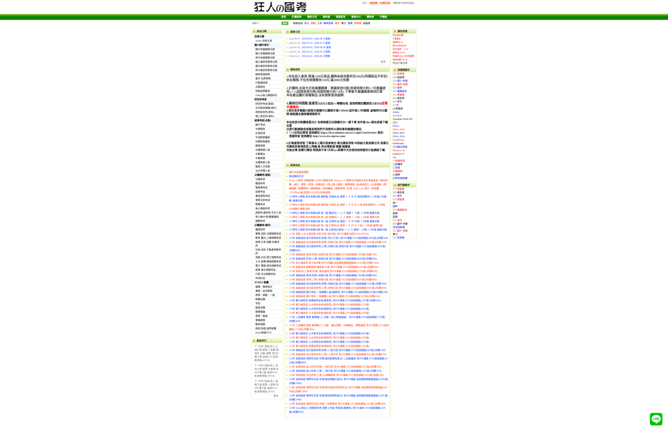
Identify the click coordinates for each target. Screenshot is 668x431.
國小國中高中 (262, 45)
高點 (313, 23)
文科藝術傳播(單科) (266, 108)
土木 (319, 23)
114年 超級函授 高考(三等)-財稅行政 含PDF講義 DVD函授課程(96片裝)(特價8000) (333, 279)
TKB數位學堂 (400, 147)
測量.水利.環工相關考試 (268, 257)
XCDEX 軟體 (262, 282)
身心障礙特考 (262, 208)
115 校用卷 (398, 74)
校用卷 (357, 23)
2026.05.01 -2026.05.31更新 (316, 51)
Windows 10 (399, 150)
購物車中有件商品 (403, 3)
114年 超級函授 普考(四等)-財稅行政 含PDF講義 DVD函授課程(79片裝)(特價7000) (333, 275)
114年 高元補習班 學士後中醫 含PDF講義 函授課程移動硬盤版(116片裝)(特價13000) (334, 263)
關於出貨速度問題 (298, 172)
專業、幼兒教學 (263, 291)
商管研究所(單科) (264, 112)
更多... (276, 396)
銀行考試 (260, 124)
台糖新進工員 (262, 162)
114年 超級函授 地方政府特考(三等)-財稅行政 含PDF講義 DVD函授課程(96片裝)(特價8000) (338, 288)
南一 (395, 203)
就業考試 (260, 191)
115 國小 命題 (400, 80)
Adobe (396, 112)
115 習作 (397, 87)
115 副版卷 (398, 77)
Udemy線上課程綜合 (266, 95)
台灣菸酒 (260, 133)
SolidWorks (398, 140)
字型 (257, 303)
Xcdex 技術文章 (263, 40)
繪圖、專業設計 (263, 286)
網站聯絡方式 (296, 176)
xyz (394, 157)
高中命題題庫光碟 (265, 57)
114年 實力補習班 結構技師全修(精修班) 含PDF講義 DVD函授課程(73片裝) (329, 346)
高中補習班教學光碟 (266, 70)
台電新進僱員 (262, 141)
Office (396, 126)
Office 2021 (399, 133)
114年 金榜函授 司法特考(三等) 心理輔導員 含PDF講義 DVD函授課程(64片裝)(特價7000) (336, 375)
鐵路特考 (260, 183)
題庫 (350, 23)
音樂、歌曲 (261, 316)
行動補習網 (261, 82)
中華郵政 (260, 129)
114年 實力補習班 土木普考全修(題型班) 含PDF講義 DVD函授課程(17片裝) (329, 304)
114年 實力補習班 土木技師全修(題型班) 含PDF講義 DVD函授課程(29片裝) (329, 313)
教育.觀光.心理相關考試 (268, 238)
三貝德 (396, 167)
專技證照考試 (262, 196)
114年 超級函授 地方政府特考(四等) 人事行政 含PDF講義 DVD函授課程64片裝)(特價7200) (337, 350)
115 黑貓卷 (398, 94)
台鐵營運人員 (262, 150)
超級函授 (298, 23)
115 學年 (397, 101)
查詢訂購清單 (400, 63)
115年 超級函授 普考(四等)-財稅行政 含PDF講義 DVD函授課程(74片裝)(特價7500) (333, 254)
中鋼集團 (260, 158)
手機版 (383, 16)
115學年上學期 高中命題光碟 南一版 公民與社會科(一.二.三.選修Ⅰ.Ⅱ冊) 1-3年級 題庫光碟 (338, 229)
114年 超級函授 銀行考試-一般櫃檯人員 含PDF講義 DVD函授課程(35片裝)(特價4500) (334, 296)
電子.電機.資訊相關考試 (268, 265)
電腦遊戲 (260, 320)
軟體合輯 (260, 299)
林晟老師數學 (262, 91)
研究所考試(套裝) (264, 103)
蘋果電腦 (260, 311)
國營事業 (260, 145)
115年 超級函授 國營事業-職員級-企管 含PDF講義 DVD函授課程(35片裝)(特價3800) (334, 267)
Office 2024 (399, 136)
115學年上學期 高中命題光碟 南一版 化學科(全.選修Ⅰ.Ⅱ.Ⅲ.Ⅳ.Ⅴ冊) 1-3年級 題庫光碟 (336, 225)
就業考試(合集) (263, 120)
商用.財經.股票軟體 (265, 328)
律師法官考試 (262, 200)
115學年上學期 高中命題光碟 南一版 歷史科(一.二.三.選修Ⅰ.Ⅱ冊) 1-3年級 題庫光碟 (334, 213)
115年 (396, 105)
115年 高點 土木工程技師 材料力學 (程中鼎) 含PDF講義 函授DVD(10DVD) (329, 234)
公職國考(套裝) (263, 175)
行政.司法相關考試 (265, 274)
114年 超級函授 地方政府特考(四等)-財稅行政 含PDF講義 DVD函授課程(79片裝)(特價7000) (338, 283)
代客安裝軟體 (400, 178)
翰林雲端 (328, 23)
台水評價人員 (262, 170)
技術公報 (259, 36)
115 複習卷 (398, 98)
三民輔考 (398, 164)
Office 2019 (399, 129)
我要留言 (340, 16)
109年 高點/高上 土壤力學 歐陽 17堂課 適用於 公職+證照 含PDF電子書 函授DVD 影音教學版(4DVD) (267, 353)
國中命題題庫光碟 (265, 49)
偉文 (337, 23)
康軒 (395, 206)
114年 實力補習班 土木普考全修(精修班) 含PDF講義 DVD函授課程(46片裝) (329, 333)
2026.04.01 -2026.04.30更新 (316, 56)
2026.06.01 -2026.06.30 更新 (316, 47)
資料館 (326, 16)
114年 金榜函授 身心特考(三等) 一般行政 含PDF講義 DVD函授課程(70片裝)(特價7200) (335, 371)
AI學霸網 (398, 108)
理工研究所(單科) (264, 116)
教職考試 (260, 204)
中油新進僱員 (262, 137)
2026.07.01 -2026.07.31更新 (316, 43)
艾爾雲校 (260, 87)
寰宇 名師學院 (263, 78)
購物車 (370, 16)
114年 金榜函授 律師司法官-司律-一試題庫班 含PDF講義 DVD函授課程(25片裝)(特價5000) (337, 403)
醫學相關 (260, 324)
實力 (343, 23)
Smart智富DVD (263, 332)
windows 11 (398, 154)
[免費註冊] (385, 3)
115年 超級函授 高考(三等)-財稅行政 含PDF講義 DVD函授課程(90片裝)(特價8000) (333, 258)
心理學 (396, 174)
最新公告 (312, 16)
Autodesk (397, 115)
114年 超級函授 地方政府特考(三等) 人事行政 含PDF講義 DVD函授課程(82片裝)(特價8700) (338, 354)
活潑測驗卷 (399, 227)
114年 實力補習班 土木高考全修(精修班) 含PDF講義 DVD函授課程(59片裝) (329, 337)
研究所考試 (261, 99)
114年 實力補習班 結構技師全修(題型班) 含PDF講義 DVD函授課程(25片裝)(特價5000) (335, 300)
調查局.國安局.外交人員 (268, 212)
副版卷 (366, 23)
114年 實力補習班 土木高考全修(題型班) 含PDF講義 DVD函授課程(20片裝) (329, 309)
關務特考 (260, 221)
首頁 (283, 16)
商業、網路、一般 (265, 295)
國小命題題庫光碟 (265, 53)
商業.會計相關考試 (265, 270)
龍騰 (395, 217)
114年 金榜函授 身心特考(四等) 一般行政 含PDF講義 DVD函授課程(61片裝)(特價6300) (335, 366)
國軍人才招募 (262, 166)
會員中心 (356, 16)
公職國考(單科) (263, 225)
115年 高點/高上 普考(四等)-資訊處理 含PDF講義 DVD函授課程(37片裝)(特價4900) (333, 271)
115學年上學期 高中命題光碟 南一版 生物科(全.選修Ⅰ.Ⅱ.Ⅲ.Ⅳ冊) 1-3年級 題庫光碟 (334, 221)
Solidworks (398, 143)
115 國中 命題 (400, 84)
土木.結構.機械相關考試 (268, 261)
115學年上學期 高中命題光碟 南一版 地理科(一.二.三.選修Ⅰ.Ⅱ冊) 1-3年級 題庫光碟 (334, 217)
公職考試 (260, 179)
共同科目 (260, 278)
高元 (306, 23)
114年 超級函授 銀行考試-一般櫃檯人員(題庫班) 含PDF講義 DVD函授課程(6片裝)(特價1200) (338, 292)
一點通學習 (399, 160)
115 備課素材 (400, 91)
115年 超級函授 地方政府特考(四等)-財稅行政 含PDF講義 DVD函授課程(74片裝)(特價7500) (338, 242)
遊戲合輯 (260, 307)
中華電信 (260, 154)
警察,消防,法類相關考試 (268, 233)
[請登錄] (373, 3)
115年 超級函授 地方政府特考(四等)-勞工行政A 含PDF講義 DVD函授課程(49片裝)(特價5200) (338, 238)
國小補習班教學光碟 (266, 62)
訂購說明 (296, 16)
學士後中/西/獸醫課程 (267, 217)
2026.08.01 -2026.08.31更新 (316, 38)
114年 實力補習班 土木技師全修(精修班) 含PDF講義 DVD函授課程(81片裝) (329, 342)
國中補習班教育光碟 (266, 66)
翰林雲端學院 (262, 74)
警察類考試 (261, 187)
